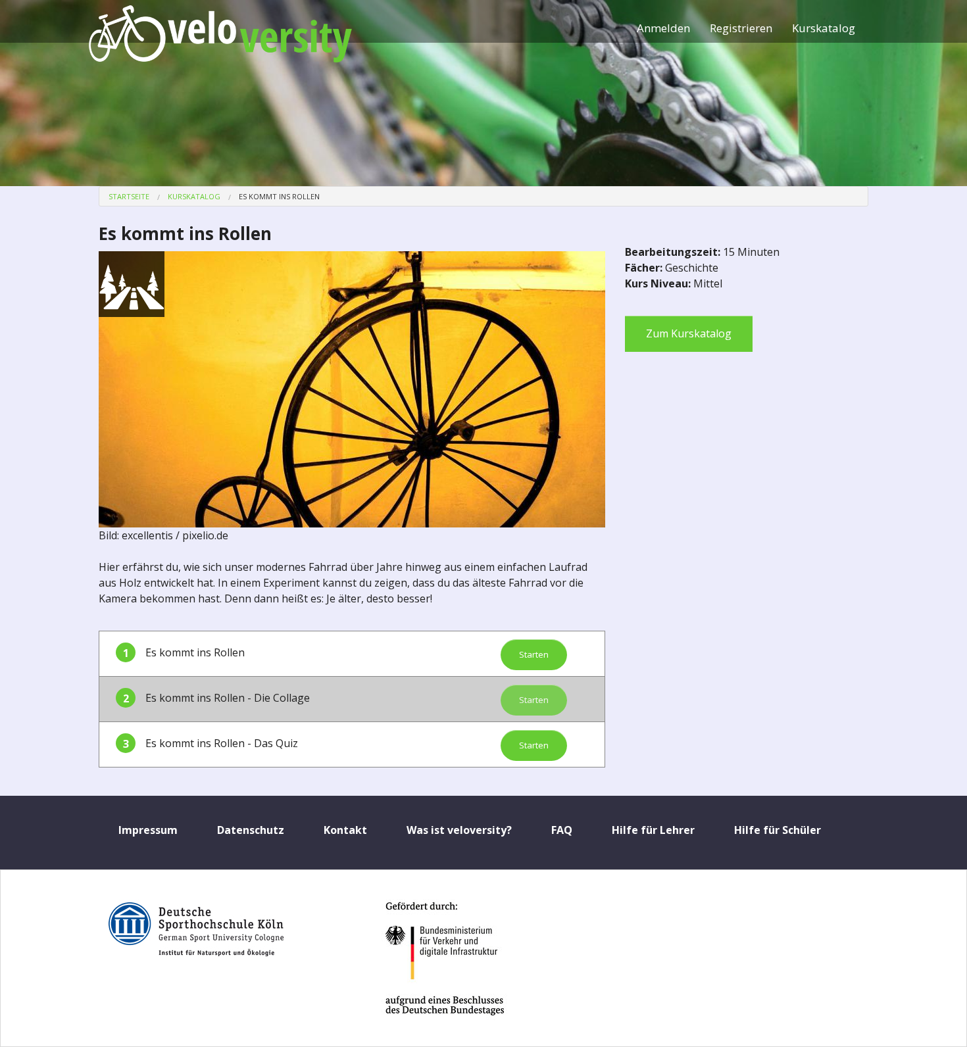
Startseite (129, 196)
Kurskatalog (823, 28)
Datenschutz (250, 830)
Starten (534, 654)
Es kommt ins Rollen (279, 196)
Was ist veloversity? (459, 830)
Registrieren (741, 28)
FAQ (561, 830)
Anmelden (663, 28)
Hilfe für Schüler (777, 830)
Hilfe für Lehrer (653, 830)
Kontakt (345, 830)
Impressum (148, 830)
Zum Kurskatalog (688, 333)
